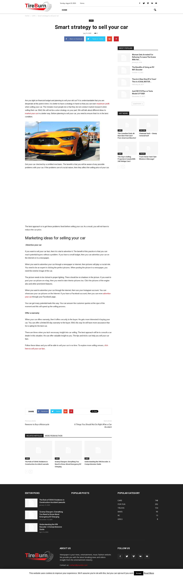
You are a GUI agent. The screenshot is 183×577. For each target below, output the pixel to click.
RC (119, 515)
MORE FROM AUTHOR (53, 436)
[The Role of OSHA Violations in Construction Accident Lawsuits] (38, 450)
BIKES (120, 511)
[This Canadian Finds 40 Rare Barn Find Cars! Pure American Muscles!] (127, 125)
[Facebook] (140, 3)
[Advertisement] (68, 71)
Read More (149, 573)
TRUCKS (142, 154)
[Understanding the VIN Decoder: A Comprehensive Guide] (98, 450)
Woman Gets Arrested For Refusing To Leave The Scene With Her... (144, 57)
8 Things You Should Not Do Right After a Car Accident (93, 425)
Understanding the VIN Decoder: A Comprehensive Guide (50, 526)
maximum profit (103, 104)
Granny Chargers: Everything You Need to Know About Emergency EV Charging (68, 464)
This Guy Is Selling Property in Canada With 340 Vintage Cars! (126, 159)
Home (27, 16)
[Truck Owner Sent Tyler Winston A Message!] (148, 148)
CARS (91, 20)
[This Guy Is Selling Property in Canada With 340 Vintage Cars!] (127, 148)
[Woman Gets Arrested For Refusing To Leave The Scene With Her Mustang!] (124, 57)
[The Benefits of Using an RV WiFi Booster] (124, 70)
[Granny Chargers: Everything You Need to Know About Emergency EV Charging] (68, 450)
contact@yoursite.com (78, 565)
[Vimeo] (148, 3)
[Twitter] (144, 3)
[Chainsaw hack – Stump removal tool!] (148, 125)
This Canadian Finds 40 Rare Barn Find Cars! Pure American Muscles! (127, 136)
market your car (31, 113)
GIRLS (120, 519)
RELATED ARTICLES (34, 436)
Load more (137, 104)
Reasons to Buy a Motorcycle (37, 424)
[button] (155, 10)
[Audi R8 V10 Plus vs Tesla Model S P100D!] (124, 94)
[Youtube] (156, 3)
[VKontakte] (152, 3)
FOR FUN (142, 130)
